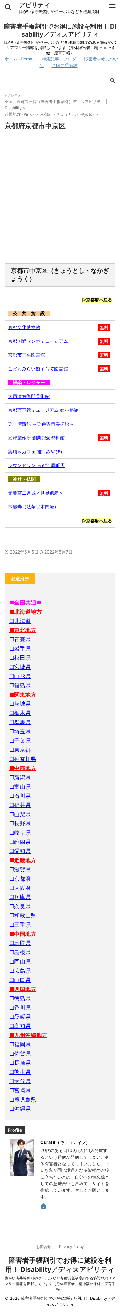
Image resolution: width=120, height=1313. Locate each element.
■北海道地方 (25, 611)
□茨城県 (20, 704)
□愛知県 (20, 851)
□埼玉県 (20, 731)
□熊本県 (20, 1072)
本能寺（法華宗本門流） (33, 507)
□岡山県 (20, 961)
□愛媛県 (20, 1017)
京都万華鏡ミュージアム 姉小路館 (43, 410)
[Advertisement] (60, 197)
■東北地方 (22, 630)
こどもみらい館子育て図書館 (38, 369)
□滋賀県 (20, 869)
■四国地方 (22, 989)
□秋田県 (20, 658)
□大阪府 (20, 888)
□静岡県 (20, 842)
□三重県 (20, 924)
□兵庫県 (20, 897)
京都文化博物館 (24, 327)
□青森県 (20, 639)
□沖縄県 (20, 1109)
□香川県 (20, 1007)
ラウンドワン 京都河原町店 (36, 465)
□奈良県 (20, 906)
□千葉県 (20, 740)
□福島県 (20, 685)
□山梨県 (20, 814)
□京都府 (20, 878)
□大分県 (20, 1081)
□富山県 (20, 786)
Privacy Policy (71, 1246)
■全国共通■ (25, 602)
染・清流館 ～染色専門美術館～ (41, 424)
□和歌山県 (22, 915)
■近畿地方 (22, 860)
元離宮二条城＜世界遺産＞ (35, 493)
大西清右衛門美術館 (29, 396)
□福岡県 (20, 1044)
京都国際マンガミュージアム (38, 341)
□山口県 (20, 980)
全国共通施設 (65, 65)
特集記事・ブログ (59, 58)
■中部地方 (22, 768)
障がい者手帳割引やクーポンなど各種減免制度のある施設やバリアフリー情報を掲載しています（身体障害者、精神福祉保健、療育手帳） (60, 1284)
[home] (43, 1207)
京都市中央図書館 (26, 355)
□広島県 (20, 970)
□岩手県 (20, 648)
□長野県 (20, 823)
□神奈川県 (22, 759)
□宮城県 (20, 667)
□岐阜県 (20, 832)
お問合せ (43, 1246)
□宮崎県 (20, 1090)
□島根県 (20, 952)
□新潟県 (20, 777)
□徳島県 (20, 998)
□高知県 (20, 1026)
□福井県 (20, 805)
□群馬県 (20, 722)
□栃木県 (20, 713)
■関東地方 (22, 694)
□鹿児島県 (22, 1099)
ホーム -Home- (19, 58)
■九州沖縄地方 (28, 1035)
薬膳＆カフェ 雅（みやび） (36, 451)
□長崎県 (20, 1063)
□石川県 (20, 796)
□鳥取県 (20, 943)
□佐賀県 (20, 1053)
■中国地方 (22, 934)
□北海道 (20, 621)
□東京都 (20, 750)
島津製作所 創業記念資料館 (36, 438)
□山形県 (20, 676)
